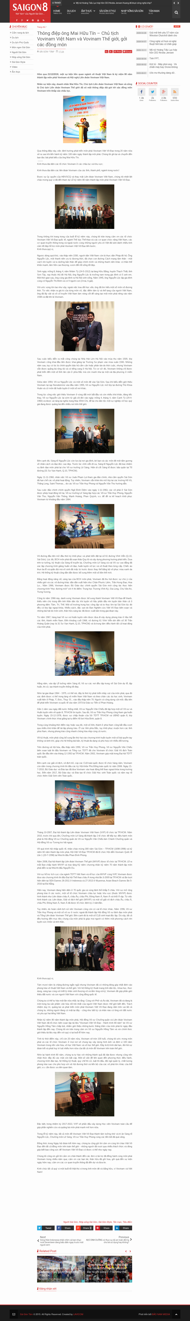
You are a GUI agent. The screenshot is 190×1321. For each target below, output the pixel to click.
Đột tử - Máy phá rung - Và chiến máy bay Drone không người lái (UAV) (163, 67)
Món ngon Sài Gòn (21, 47)
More (177, 26)
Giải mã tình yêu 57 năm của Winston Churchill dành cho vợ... (163, 35)
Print (119, 51)
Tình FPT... (154, 58)
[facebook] (16, 20)
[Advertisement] (84, 62)
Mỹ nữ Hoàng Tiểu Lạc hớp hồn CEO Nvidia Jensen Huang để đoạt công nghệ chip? (113, 3)
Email (128, 51)
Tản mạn (154, 11)
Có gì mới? (147, 26)
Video (14, 66)
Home (57, 11)
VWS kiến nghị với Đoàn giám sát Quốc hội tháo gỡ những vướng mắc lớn (60, 1271)
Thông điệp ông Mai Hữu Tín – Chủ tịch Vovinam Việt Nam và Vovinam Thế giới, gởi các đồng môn (82, 38)
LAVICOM (78, 1314)
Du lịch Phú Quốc (20, 42)
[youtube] (38, 20)
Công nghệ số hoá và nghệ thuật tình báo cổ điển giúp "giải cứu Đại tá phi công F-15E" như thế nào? (107, 1270)
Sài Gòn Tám (26, 1314)
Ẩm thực (86, 11)
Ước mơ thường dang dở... (162, 72)
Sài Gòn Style (107, 11)
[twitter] (27, 20)
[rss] (43, 20)
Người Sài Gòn (70, 1221)
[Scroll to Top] (176, 1314)
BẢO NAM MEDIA (161, 1314)
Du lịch (71, 11)
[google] (22, 20)
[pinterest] (32, 20)
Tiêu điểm (127, 1221)
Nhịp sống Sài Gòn (132, 11)
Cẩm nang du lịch (20, 32)
